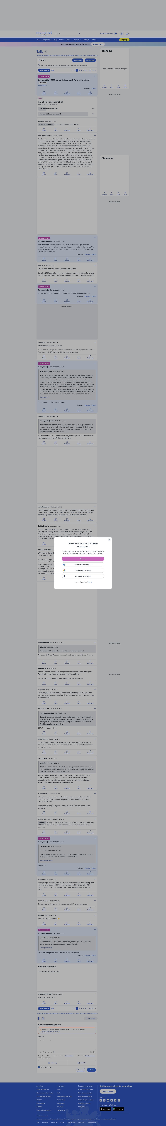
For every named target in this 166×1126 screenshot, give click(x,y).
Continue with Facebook (83, 565)
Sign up (83, 559)
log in (90, 582)
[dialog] (83, 563)
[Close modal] (109, 539)
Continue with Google (83, 570)
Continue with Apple (83, 576)
